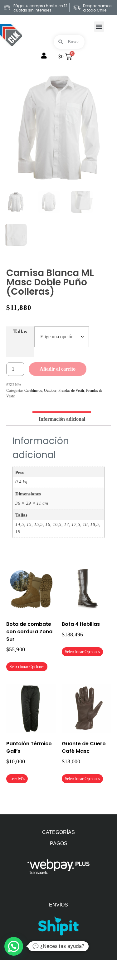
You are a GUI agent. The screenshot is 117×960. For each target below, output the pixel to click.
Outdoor (50, 390)
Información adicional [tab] (62, 419)
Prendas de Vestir (71, 390)
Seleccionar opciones (26, 666)
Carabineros (33, 390)
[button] (99, 26)
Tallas (20, 331)
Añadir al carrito (58, 369)
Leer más (17, 778)
